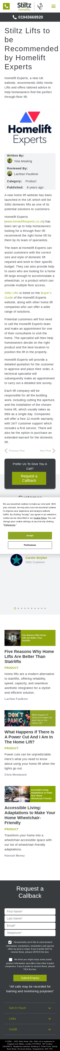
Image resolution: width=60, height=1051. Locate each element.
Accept (30, 535)
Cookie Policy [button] (40, 518)
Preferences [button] (10, 525)
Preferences (30, 545)
